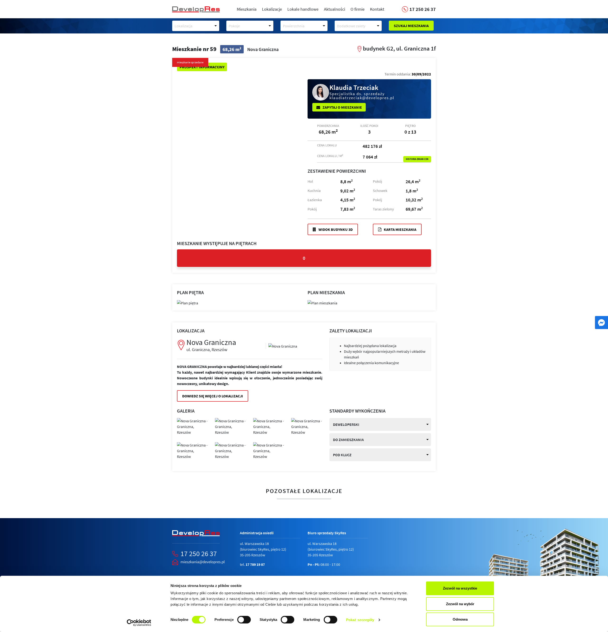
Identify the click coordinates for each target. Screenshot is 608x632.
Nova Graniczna (211, 345)
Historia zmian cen (417, 159)
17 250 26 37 (198, 553)
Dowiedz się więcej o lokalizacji (212, 396)
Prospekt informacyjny (202, 67)
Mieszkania (246, 9)
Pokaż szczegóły (360, 620)
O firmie (358, 9)
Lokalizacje (272, 9)
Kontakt (377, 9)
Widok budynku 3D (335, 229)
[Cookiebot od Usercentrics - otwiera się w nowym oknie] (139, 622)
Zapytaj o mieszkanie (342, 107)
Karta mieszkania (399, 229)
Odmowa (460, 619)
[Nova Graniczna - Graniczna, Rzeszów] (282, 345)
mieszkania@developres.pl (202, 561)
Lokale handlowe (302, 9)
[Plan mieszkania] (322, 302)
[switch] (244, 619)
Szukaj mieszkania (411, 25)
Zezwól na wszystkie (460, 588)
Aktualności (334, 9)
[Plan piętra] (187, 302)
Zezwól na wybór (460, 604)
